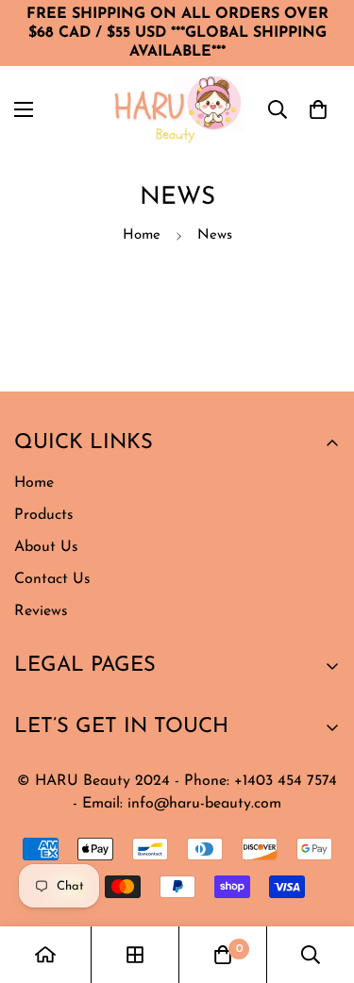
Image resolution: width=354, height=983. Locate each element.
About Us (46, 547)
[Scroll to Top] (150, 883)
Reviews (41, 611)
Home (141, 235)
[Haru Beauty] (177, 110)
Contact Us (52, 579)
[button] (318, 109)
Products (44, 515)
